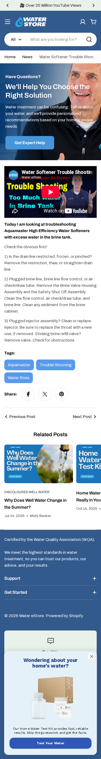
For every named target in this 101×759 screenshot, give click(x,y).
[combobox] (50, 39)
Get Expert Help (30, 143)
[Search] (89, 39)
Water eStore (31, 616)
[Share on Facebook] (28, 394)
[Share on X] (45, 394)
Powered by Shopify (64, 616)
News (27, 57)
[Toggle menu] (7, 22)
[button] (7, 5)
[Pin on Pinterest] (61, 394)
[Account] (82, 22)
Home (10, 57)
